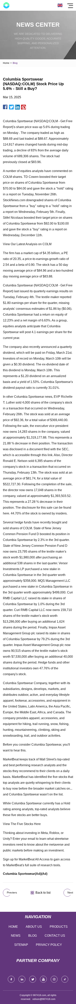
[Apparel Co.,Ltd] (6, 5)
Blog (32, 935)
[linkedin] (22, 979)
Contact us (55, 935)
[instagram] (54, 979)
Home (6, 63)
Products (59, 926)
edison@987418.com (44, 999)
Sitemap (21, 944)
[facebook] (11, 979)
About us (34, 926)
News (15, 935)
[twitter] (32, 979)
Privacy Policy (49, 944)
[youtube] (43, 979)
